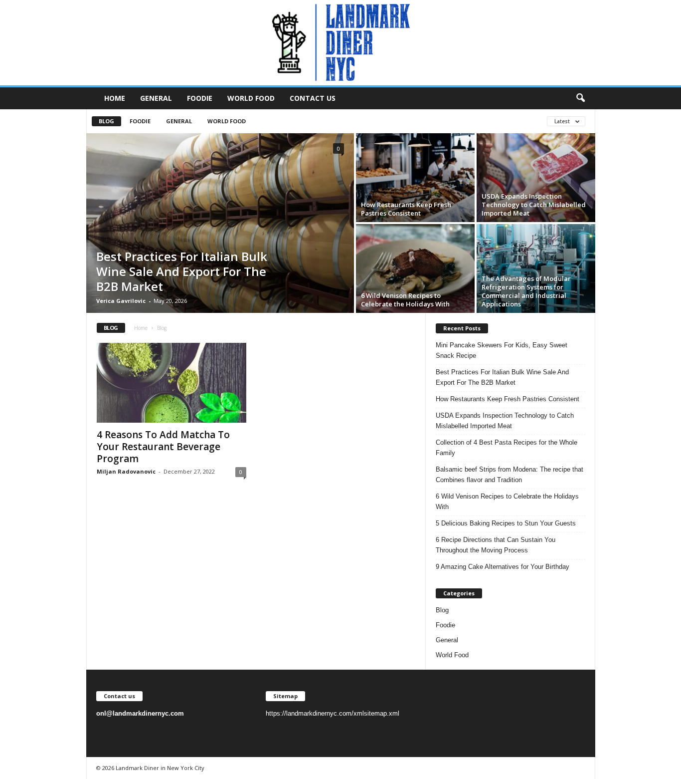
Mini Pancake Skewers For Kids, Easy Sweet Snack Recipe (501, 350)
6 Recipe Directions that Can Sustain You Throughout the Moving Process (495, 545)
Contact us (313, 98)
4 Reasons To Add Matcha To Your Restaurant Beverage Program (163, 446)
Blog (106, 121)
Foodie (199, 98)
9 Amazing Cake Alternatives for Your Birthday (502, 566)
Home (114, 98)
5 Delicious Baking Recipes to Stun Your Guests (506, 523)
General (156, 98)
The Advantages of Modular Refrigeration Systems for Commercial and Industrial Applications (526, 291)
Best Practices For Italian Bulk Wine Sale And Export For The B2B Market (181, 271)
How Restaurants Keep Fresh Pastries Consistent (406, 209)
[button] (580, 98)
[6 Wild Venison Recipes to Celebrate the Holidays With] (415, 268)
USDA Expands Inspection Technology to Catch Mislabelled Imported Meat (534, 205)
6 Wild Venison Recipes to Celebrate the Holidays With (405, 299)
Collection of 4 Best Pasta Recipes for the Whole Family (506, 448)
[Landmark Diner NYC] (340, 42)
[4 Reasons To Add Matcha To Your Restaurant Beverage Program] (171, 383)
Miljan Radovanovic (126, 471)
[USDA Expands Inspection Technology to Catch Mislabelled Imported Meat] (536, 177)
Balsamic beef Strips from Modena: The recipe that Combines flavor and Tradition (509, 475)
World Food (251, 98)
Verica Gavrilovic (121, 300)
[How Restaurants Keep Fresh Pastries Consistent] (415, 177)
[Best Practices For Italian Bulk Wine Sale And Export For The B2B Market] (220, 223)
